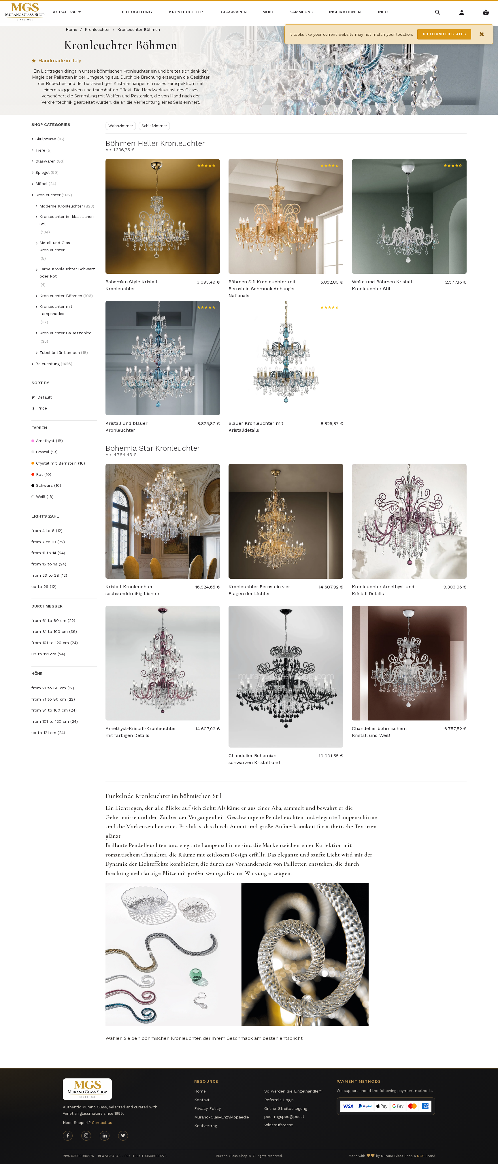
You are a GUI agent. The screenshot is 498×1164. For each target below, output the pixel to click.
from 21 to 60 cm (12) (52, 688)
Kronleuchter (48, 195)
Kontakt (202, 1099)
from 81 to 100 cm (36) (54, 631)
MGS (421, 1156)
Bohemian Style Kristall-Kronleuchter (132, 285)
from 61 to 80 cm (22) (53, 620)
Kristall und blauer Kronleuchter (126, 426)
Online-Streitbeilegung (285, 1108)
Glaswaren (45, 161)
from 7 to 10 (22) (48, 541)
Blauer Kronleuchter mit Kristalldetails (256, 426)
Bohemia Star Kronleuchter (152, 448)
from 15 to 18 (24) (48, 564)
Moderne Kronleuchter (61, 206)
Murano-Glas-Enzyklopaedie (221, 1117)
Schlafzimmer (154, 126)
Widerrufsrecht (278, 1125)
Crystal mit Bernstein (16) (60, 463)
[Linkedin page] (105, 1136)
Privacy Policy (207, 1108)
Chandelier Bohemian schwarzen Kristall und (254, 759)
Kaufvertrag (205, 1125)
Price (42, 408)
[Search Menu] (438, 12)
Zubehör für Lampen (59, 352)
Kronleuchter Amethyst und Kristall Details (383, 590)
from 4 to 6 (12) (47, 530)
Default (44, 397)
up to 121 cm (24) (48, 654)
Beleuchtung (47, 363)
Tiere (40, 150)
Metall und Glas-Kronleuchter (55, 246)
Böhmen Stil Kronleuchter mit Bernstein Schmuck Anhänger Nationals (262, 285)
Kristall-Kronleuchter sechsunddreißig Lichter (132, 590)
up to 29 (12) (43, 586)
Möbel (41, 183)
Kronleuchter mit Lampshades (55, 310)
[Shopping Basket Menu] (486, 12)
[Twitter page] (123, 1136)
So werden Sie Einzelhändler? (293, 1091)
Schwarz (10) (48, 485)
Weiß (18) (45, 496)
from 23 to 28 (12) (49, 575)
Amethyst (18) (49, 440)
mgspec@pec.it (289, 1116)
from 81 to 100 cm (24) (54, 710)
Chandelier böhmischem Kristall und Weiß (379, 732)
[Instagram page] (86, 1136)
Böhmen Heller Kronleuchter (155, 143)
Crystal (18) (47, 452)
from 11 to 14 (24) (48, 552)
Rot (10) (43, 474)
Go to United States (444, 34)
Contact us (102, 1122)
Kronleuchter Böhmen (60, 295)
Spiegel (42, 172)
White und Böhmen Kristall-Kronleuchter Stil (383, 285)
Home (200, 1091)
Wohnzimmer (120, 126)
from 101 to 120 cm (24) (54, 642)
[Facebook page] (68, 1136)
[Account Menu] (462, 12)
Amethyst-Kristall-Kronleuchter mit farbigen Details (140, 732)
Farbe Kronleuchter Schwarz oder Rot (67, 272)
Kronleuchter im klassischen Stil (66, 220)
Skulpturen (45, 139)
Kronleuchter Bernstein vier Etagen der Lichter (259, 590)
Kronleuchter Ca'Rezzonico (65, 333)
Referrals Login (279, 1099)
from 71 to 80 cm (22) (53, 699)
